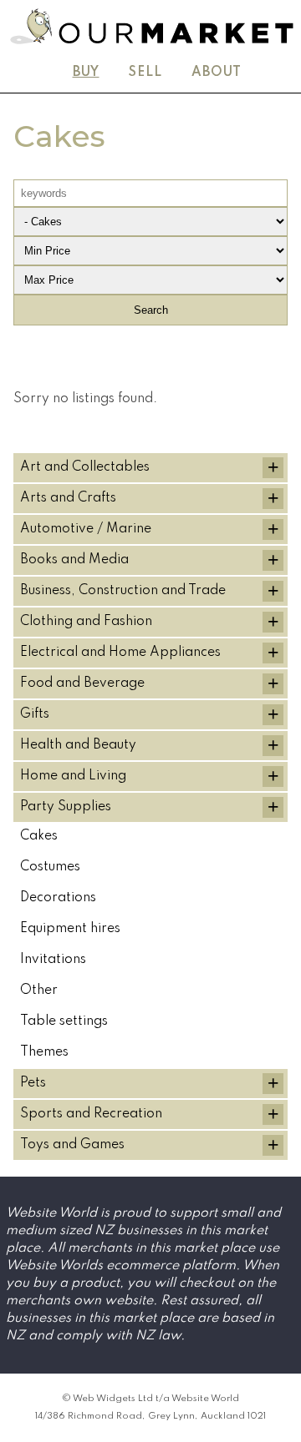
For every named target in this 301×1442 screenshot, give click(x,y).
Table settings (64, 1021)
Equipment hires (70, 928)
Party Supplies (65, 807)
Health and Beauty (78, 745)
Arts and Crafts (68, 498)
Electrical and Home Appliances (120, 652)
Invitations (53, 959)
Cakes (39, 836)
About (216, 72)
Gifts (34, 714)
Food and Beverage (82, 683)
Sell (145, 72)
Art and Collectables (85, 467)
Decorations (58, 898)
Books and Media (74, 560)
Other (39, 990)
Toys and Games (72, 1145)
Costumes (50, 867)
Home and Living (73, 776)
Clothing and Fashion (86, 621)
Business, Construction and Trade (123, 590)
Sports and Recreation (91, 1114)
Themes (44, 1052)
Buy (86, 72)
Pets (33, 1083)
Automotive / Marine (85, 529)
